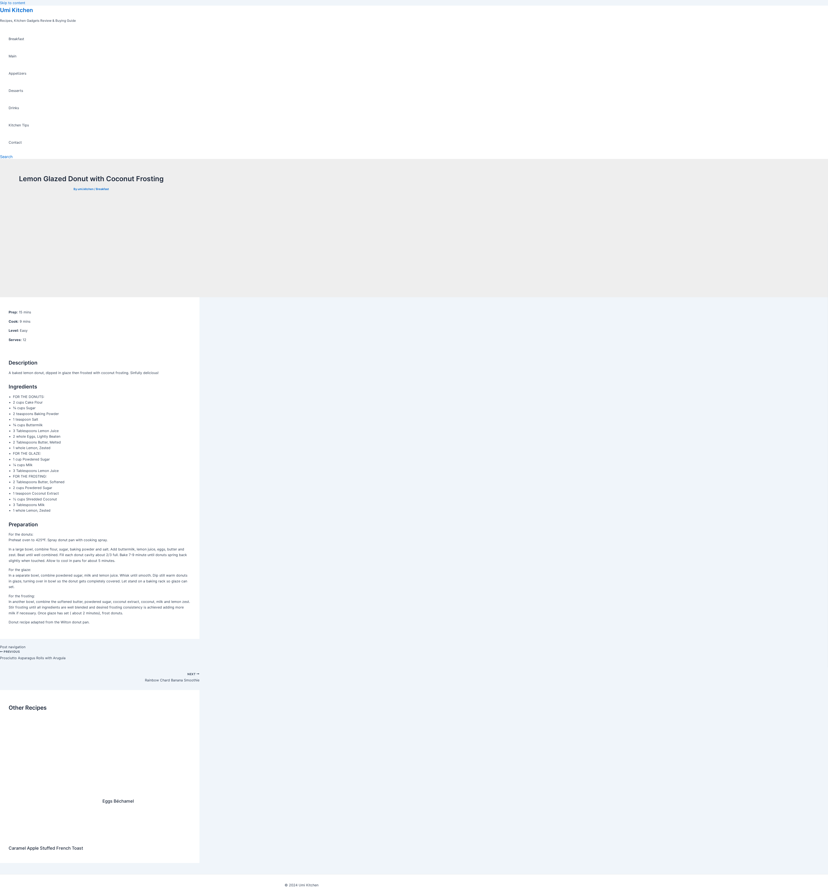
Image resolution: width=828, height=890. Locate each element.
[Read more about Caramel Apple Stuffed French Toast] (53, 837)
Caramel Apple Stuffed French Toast (46, 848)
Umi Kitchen (16, 10)
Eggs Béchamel (118, 801)
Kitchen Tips (19, 125)
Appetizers (17, 73)
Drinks (14, 108)
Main (12, 56)
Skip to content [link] (12, 3)
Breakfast (16, 39)
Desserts (16, 90)
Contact (15, 142)
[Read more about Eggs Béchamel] (146, 790)
